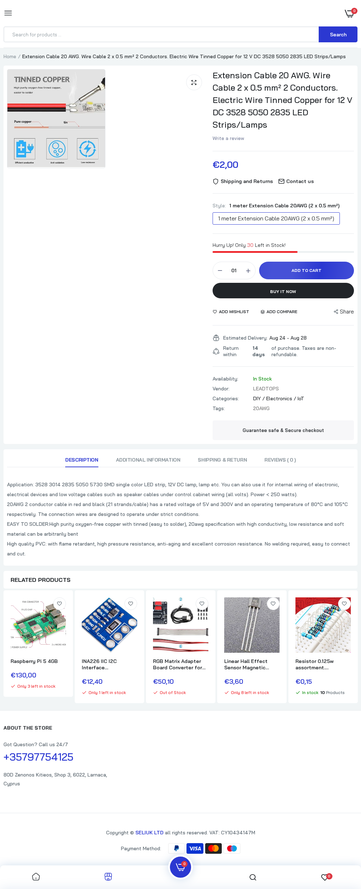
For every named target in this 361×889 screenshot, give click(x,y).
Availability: (225, 379)
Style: (276, 205)
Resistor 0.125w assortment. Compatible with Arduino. (315, 664)
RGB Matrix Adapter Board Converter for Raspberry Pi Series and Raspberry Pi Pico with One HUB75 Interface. (179, 664)
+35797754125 (38, 756)
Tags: (219, 408)
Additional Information (148, 460)
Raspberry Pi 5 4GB (34, 661)
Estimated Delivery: (245, 338)
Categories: (226, 398)
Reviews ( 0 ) (280, 460)
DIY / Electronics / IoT (278, 398)
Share (347, 311)
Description (81, 460)
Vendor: (221, 388)
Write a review (228, 138)
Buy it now (283, 291)
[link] (59, 603)
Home (10, 56)
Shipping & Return (222, 460)
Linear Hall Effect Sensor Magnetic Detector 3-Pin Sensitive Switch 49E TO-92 (250, 664)
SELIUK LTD (149, 832)
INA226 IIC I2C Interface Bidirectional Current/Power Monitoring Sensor (104, 664)
